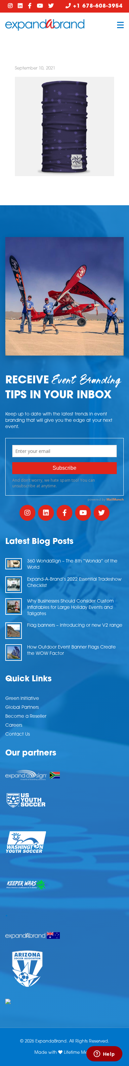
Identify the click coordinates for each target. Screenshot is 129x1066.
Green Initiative (22, 699)
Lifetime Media (79, 1052)
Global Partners (22, 707)
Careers (13, 725)
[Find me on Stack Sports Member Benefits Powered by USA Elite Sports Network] (64, 1001)
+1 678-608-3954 (97, 6)
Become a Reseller (25, 716)
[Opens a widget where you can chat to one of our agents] (104, 1054)
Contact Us (17, 734)
